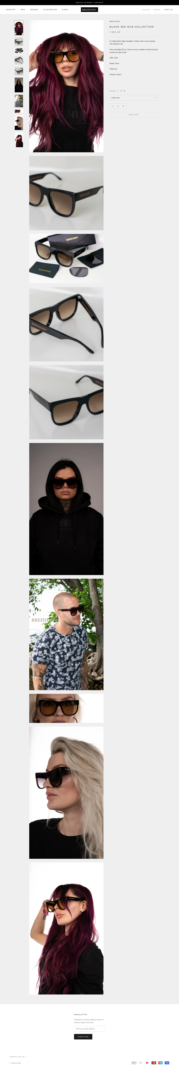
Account (146, 9)
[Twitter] (121, 91)
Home (65, 9)
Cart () (168, 9)
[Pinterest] (124, 91)
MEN (23, 9)
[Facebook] (118, 91)
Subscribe (83, 1037)
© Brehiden (15, 1063)
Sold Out (134, 114)
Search (157, 9)
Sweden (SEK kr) (17, 1057)
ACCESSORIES (50, 9)
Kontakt (11, 9)
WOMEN (34, 9)
